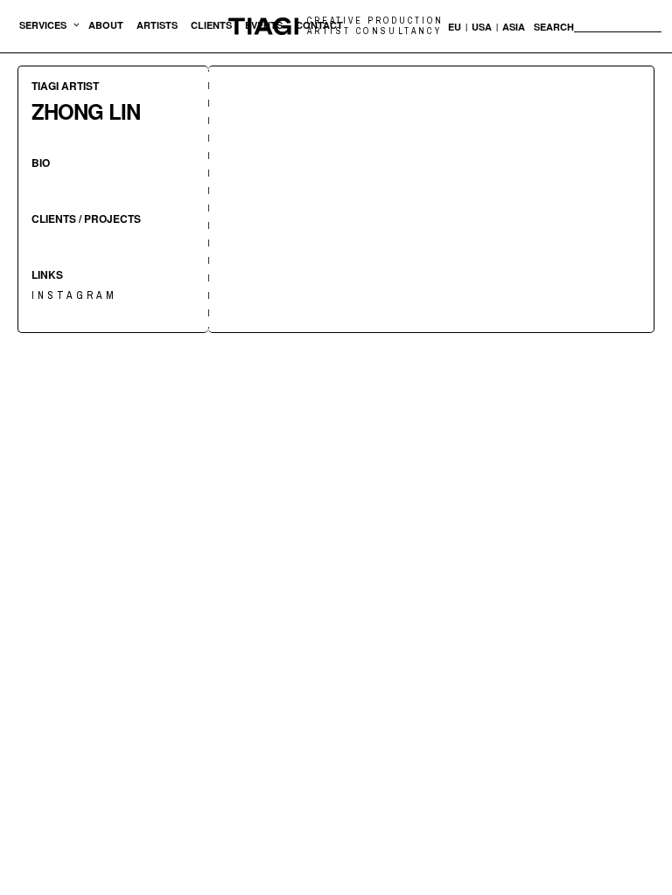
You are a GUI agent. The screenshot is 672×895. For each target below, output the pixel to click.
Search (554, 27)
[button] (42, 26)
